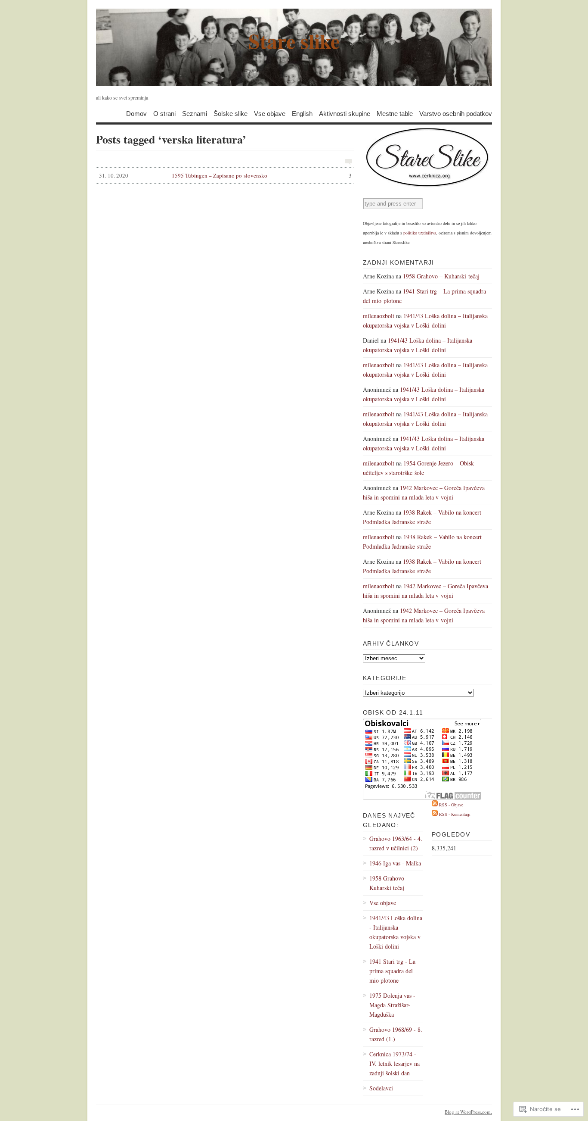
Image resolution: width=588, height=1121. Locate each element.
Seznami (194, 113)
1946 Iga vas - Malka (395, 863)
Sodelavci (381, 1088)
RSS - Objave (451, 805)
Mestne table (395, 113)
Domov (136, 113)
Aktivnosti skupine (344, 113)
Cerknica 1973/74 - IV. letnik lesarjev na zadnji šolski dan (394, 1063)
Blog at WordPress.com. (468, 1112)
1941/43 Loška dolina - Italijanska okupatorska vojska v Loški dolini (395, 932)
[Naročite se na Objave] (435, 805)
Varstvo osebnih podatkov (455, 113)
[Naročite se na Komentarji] (435, 814)
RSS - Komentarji (454, 814)
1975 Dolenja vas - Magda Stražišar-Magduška (392, 1004)
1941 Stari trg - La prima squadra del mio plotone (392, 970)
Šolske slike (231, 113)
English (302, 113)
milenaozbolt (378, 316)
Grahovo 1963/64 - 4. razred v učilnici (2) (395, 843)
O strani (164, 113)
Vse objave (269, 113)
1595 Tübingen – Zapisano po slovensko (225, 175)
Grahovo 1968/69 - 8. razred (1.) (395, 1034)
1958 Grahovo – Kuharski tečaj (441, 276)
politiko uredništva (419, 233)
